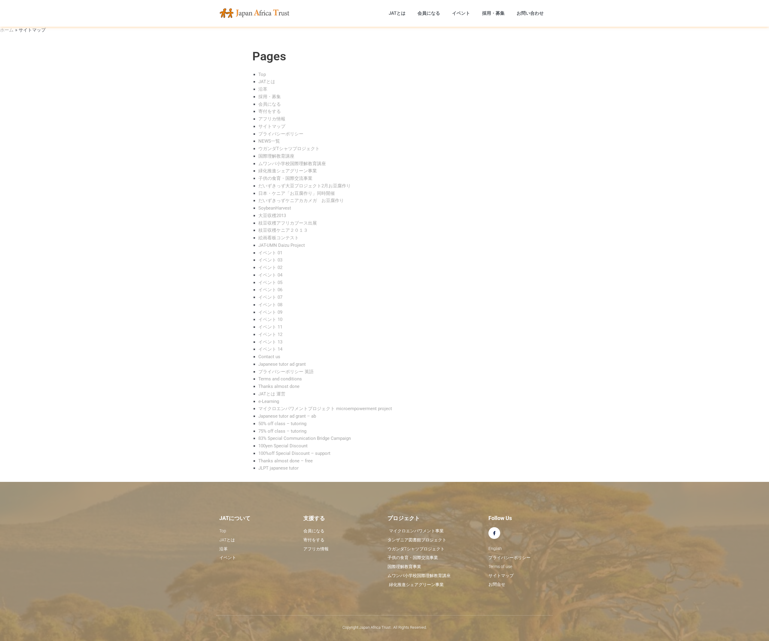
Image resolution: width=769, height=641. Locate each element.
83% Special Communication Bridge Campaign (304, 438)
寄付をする (269, 111)
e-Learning (268, 401)
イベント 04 (270, 275)
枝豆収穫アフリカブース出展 (287, 223)
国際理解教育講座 (276, 156)
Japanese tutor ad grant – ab (287, 416)
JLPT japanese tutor (278, 468)
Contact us (269, 356)
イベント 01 (270, 252)
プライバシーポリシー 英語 (286, 371)
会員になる (429, 13)
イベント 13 (270, 342)
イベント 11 (270, 327)
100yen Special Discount (283, 446)
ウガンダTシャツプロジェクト (289, 148)
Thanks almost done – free (285, 461)
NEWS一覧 (269, 141)
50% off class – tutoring (282, 423)
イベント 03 (270, 260)
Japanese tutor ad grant (282, 364)
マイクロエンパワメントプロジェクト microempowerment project (325, 408)
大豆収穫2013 (272, 215)
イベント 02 (270, 267)
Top (262, 74)
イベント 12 (270, 334)
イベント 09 (270, 312)
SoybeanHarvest (274, 208)
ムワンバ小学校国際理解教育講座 (292, 163)
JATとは (397, 13)
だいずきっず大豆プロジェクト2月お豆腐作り (304, 186)
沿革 (262, 89)
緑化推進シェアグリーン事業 (287, 171)
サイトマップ (271, 126)
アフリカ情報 (271, 119)
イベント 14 (270, 349)
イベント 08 (270, 304)
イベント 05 (270, 282)
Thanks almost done (278, 386)
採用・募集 (493, 13)
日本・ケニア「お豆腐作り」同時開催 (296, 193)
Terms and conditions (280, 379)
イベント (461, 13)
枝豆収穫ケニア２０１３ (283, 230)
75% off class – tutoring (282, 431)
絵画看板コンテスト (278, 237)
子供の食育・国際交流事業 (285, 178)
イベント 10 (270, 319)
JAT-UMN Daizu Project (281, 245)
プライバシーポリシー (280, 134)
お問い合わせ (530, 13)
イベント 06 (270, 289)
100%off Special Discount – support (294, 453)
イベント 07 (270, 297)
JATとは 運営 (271, 394)
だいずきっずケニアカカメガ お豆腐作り (301, 200)
